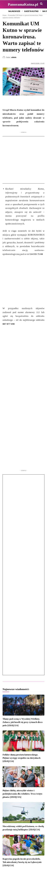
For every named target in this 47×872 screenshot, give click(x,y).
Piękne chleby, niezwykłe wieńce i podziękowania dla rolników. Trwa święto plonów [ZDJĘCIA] (22, 793)
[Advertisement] (23, 159)
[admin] (4, 57)
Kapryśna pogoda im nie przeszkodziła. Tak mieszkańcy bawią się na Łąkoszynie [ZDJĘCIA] (22, 862)
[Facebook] (5, 101)
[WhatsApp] (17, 101)
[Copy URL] (29, 101)
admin (13, 57)
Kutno (5, 15)
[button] (41, 4)
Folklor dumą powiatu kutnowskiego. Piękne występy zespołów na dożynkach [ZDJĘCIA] (21, 757)
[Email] (23, 101)
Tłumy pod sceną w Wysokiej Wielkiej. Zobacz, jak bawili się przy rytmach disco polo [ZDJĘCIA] (23, 722)
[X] (11, 101)
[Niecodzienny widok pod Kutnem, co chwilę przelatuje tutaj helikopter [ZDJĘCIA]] (23, 812)
